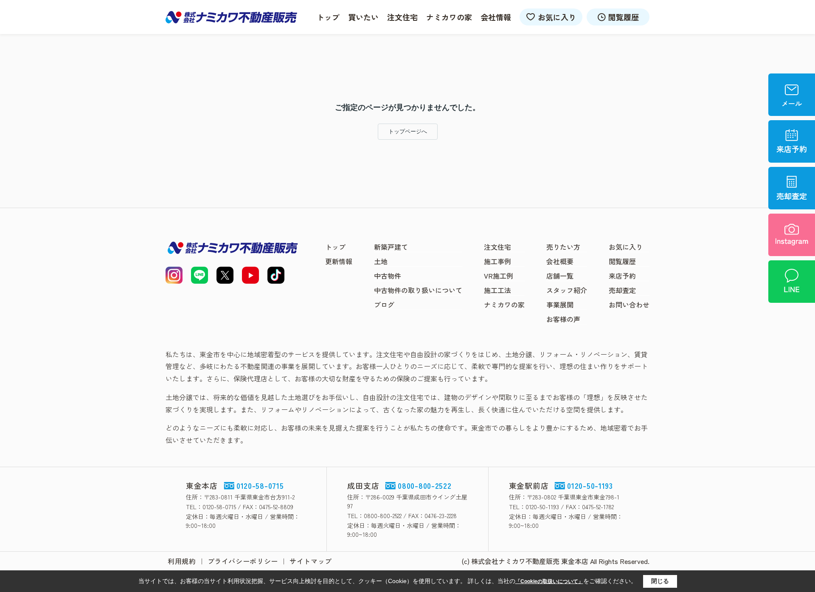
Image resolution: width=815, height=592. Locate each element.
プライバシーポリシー (243, 561)
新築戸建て (391, 247)
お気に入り (557, 17)
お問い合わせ (629, 304)
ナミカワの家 (449, 17)
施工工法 (497, 290)
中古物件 (387, 276)
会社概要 (559, 261)
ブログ (384, 304)
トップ (328, 17)
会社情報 (496, 17)
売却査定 (622, 290)
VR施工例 (498, 276)
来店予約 (622, 276)
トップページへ (407, 131)
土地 (381, 261)
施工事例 (497, 261)
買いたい (363, 17)
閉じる (660, 581)
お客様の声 (563, 319)
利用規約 (182, 561)
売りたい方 (563, 247)
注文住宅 (402, 17)
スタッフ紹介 (566, 290)
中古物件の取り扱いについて (418, 290)
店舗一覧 (559, 276)
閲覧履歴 (623, 17)
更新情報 (338, 261)
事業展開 (559, 304)
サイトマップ (310, 561)
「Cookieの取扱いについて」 (549, 581)
